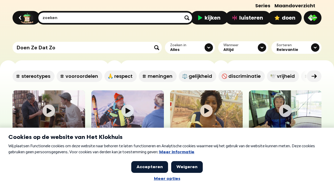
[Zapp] (312, 18)
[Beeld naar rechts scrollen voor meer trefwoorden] (314, 76)
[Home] (25, 18)
